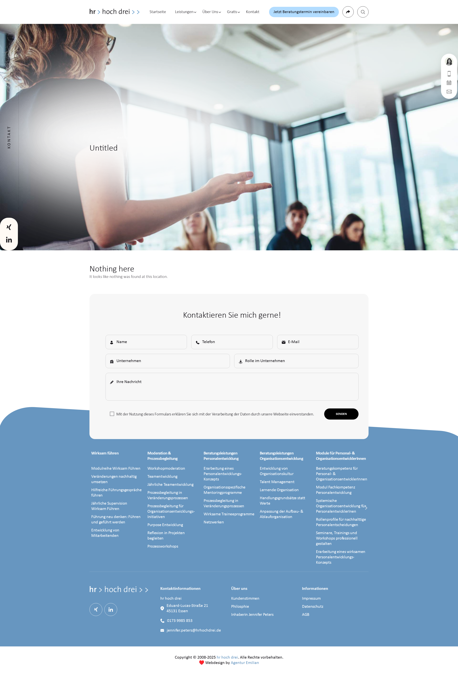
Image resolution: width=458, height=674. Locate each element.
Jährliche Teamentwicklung (170, 485)
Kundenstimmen (245, 598)
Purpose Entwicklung (165, 525)
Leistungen (184, 12)
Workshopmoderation (166, 468)
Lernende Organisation (279, 490)
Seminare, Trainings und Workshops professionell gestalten (336, 538)
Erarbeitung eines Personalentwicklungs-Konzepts (223, 474)
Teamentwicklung (162, 477)
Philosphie (240, 607)
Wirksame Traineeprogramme (229, 514)
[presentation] (366, 510)
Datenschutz (312, 607)
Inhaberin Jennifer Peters (252, 615)
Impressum (311, 598)
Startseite (158, 12)
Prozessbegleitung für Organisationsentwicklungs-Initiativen (170, 511)
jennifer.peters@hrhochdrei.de (194, 630)
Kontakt (252, 12)
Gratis (232, 12)
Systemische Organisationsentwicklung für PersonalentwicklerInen (341, 506)
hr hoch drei (227, 657)
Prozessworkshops (162, 546)
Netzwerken (214, 522)
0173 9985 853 (180, 621)
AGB (305, 615)
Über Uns (210, 12)
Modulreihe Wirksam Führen (115, 468)
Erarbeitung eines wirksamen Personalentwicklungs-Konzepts (340, 557)
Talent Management (277, 482)
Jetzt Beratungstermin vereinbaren (304, 12)
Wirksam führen (105, 453)
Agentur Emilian (245, 663)
